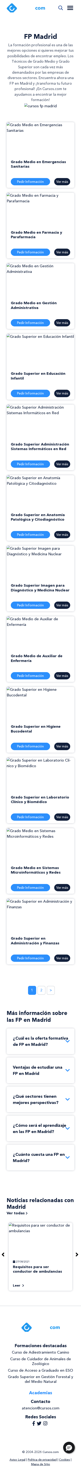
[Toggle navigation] (70, 8)
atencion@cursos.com (40, 1408)
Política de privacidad (42, 1459)
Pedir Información (30, 182)
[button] (69, 1447)
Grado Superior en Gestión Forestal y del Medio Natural (40, 1379)
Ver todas (16, 1213)
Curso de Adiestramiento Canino (40, 1352)
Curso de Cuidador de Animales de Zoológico (40, 1361)
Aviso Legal (17, 1459)
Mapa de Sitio (40, 1464)
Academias (40, 1392)
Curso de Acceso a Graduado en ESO (40, 1370)
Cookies (64, 1459)
